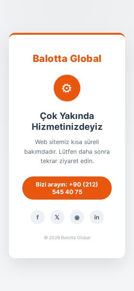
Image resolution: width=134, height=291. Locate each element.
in (96, 217)
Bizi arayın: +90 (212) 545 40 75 (67, 188)
